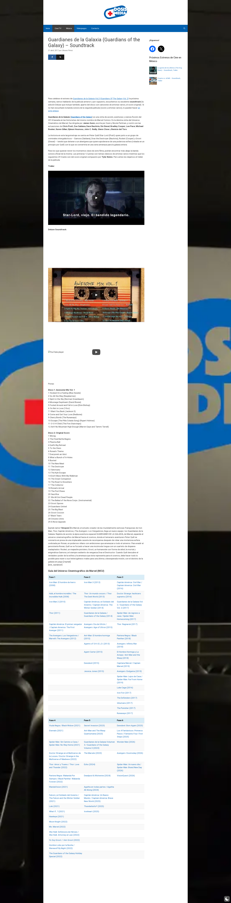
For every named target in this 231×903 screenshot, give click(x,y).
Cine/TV (58, 28)
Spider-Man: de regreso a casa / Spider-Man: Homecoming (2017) (128, 616)
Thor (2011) (54, 613)
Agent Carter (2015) (93, 652)
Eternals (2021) (56, 730)
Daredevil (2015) (91, 663)
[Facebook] (52, 57)
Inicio (48, 28)
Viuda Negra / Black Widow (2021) (64, 725)
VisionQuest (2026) (126, 775)
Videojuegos (82, 28)
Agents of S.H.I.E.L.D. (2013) (97, 643)
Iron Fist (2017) (124, 693)
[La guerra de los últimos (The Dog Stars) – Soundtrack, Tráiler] (153, 73)
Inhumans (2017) (125, 703)
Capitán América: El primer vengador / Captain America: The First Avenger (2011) (65, 627)
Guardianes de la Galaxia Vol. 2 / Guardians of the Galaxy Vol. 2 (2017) (130, 604)
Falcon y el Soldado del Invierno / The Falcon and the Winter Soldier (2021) (64, 798)
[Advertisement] (96, 78)
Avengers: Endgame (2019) (129, 671)
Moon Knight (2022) (58, 821)
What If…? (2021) (57, 811)
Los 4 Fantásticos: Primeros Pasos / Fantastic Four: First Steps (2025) (130, 733)
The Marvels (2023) (93, 753)
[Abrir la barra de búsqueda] (184, 28)
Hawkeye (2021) (56, 816)
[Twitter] (60, 57)
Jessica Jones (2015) (94, 671)
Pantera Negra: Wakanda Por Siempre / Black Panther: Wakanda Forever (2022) (64, 778)
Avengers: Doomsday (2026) (130, 753)
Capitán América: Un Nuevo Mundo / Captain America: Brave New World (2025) (98, 798)
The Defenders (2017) (127, 698)
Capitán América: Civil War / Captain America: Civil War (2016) (129, 585)
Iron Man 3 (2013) (92, 582)
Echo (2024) (89, 764)
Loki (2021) (54, 806)
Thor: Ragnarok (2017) (127, 624)
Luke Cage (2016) (125, 687)
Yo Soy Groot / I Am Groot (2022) (64, 840)
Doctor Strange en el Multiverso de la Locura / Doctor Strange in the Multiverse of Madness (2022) (65, 756)
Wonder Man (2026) (126, 742)
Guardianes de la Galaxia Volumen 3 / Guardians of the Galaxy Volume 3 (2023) (99, 745)
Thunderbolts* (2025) (94, 806)
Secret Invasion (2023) (94, 725)
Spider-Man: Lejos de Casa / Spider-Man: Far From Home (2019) (129, 679)
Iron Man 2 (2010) (57, 601)
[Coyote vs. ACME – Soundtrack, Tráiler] (153, 84)
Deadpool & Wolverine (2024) (97, 775)
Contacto (95, 28)
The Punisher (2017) (126, 708)
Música (69, 28)
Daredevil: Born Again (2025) (130, 725)
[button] (227, 899)
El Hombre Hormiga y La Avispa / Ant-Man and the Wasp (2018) (128, 655)
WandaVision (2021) (58, 787)
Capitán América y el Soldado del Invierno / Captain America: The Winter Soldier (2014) (99, 604)
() (101, 98)
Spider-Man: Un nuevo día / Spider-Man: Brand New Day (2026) (129, 767)
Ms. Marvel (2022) (57, 827)
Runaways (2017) (125, 713)
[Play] (96, 198)
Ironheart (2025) (91, 811)
